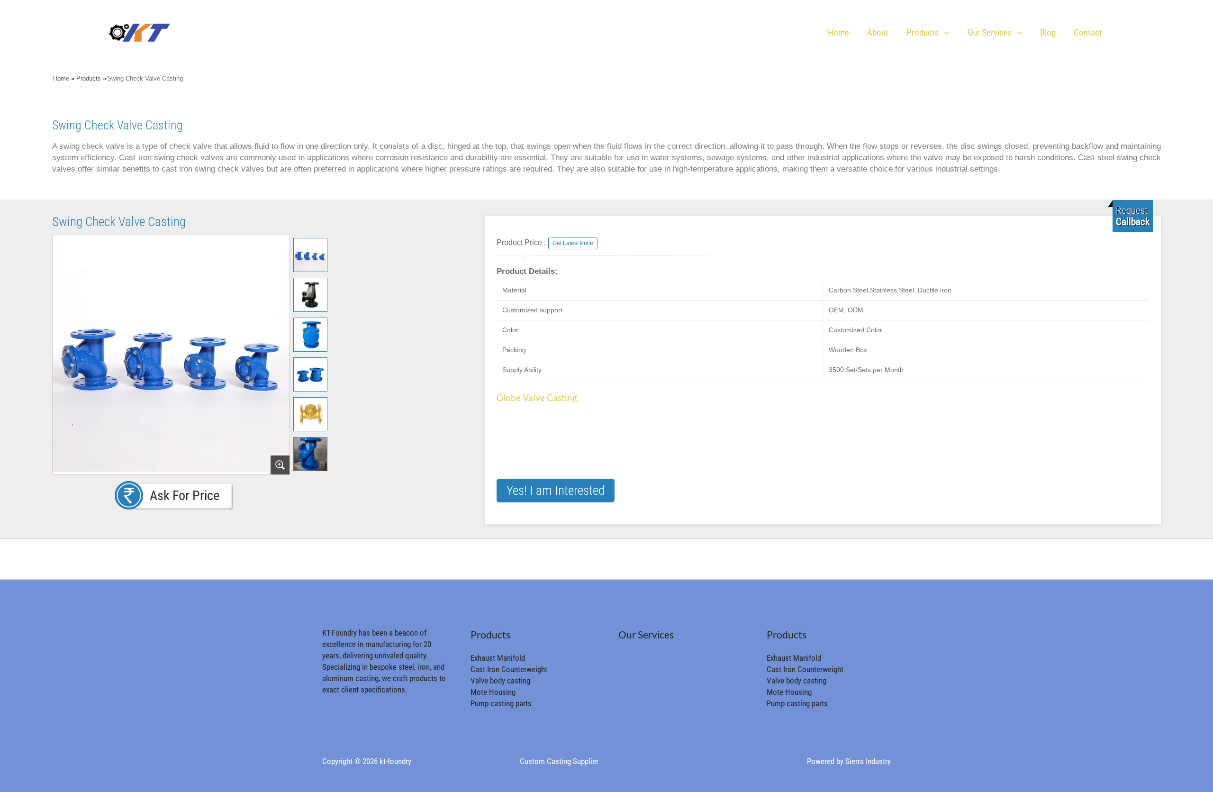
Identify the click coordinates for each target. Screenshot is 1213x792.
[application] (944, 32)
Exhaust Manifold (498, 658)
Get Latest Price (572, 243)
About (877, 32)
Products (922, 32)
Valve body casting (500, 680)
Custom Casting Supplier (559, 761)
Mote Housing (493, 692)
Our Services (990, 32)
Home (838, 32)
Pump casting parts (501, 703)
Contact (1088, 32)
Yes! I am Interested (556, 490)
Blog (1048, 32)
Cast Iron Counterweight (509, 669)
